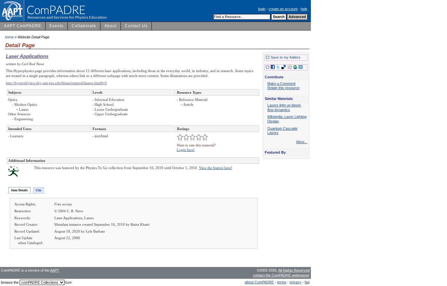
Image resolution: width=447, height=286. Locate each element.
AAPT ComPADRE (22, 26)
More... (301, 142)
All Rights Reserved (294, 270)
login (261, 9)
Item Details (19, 190)
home (9, 37)
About (110, 26)
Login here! (186, 150)
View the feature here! (215, 168)
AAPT (54, 270)
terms (281, 282)
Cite (38, 190)
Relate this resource (283, 88)
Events (56, 26)
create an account (283, 9)
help (304, 9)
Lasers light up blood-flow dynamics (284, 107)
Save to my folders (285, 57)
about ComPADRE (259, 282)
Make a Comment (281, 84)
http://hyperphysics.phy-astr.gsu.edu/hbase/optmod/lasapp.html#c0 (56, 83)
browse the (10, 282)
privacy (295, 282)
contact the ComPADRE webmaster (281, 275)
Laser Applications (27, 56)
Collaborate (84, 26)
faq (307, 282)
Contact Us (136, 26)
